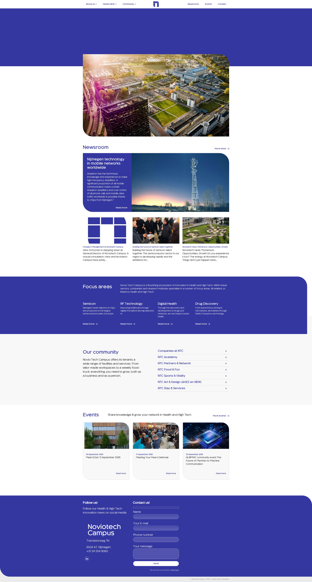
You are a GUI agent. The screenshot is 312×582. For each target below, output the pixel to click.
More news (220, 149)
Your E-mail (140, 523)
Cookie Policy (216, 579)
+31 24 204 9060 (97, 551)
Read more (121, 208)
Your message (142, 546)
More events (219, 416)
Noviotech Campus (198, 579)
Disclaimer (225, 579)
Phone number (143, 535)
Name (137, 512)
